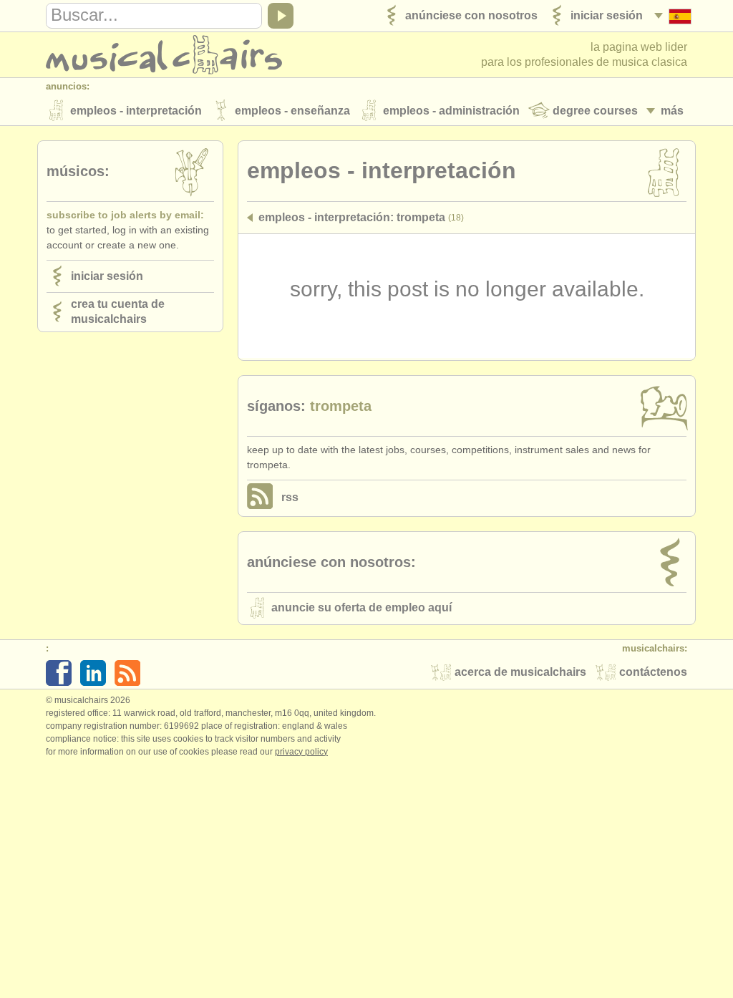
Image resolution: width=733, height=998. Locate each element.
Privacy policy (301, 752)
